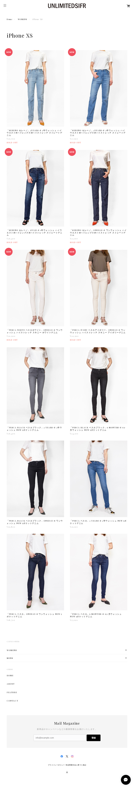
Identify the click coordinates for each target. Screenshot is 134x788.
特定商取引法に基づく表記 (76, 765)
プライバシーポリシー (56, 765)
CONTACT (12, 700)
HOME (10, 675)
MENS (10, 658)
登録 (94, 738)
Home (9, 19)
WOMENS (22, 19)
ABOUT (11, 684)
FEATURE (12, 692)
